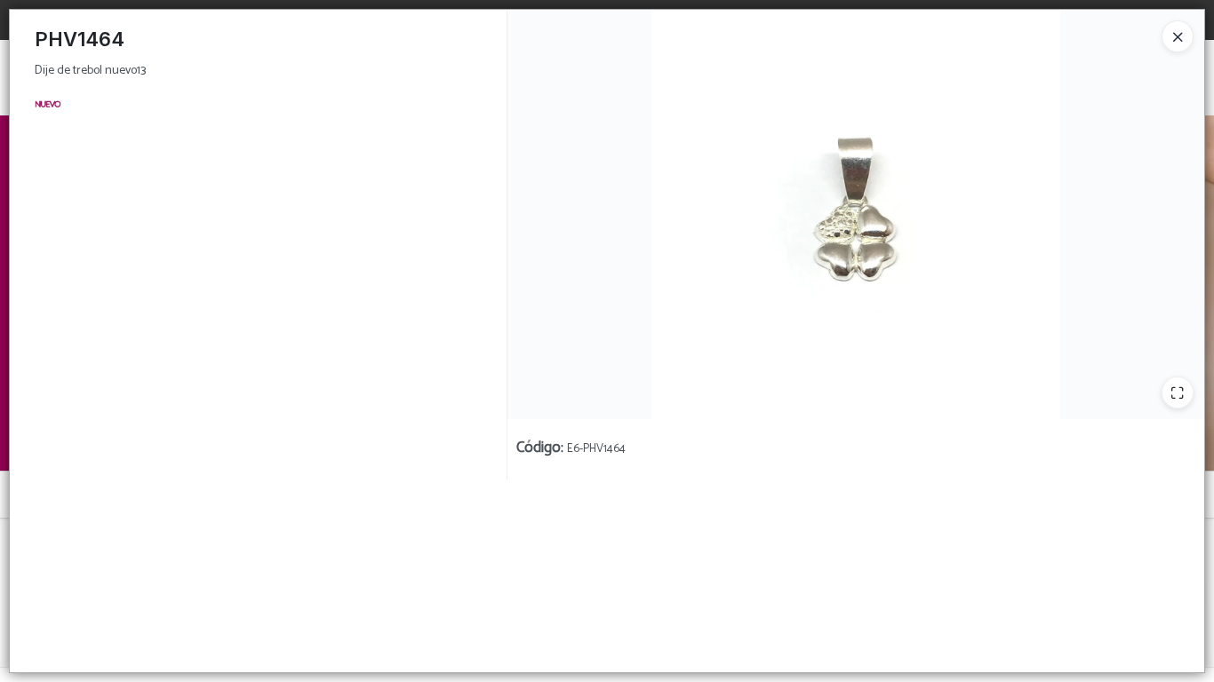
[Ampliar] (1178, 392)
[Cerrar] (1178, 36)
